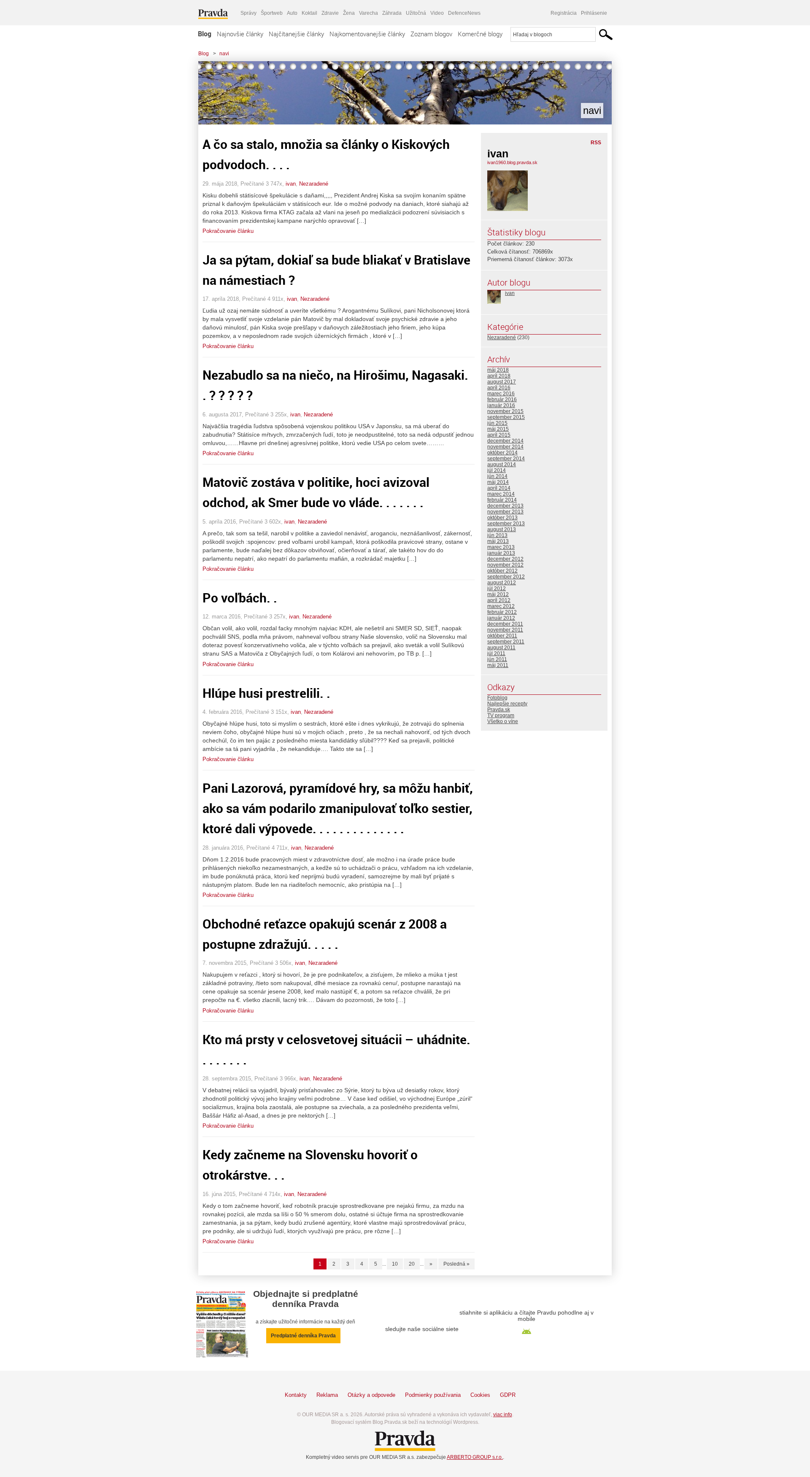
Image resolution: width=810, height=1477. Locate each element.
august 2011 (501, 648)
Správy (248, 13)
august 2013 (501, 529)
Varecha (368, 13)
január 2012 (501, 618)
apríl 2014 (498, 488)
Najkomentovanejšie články (367, 34)
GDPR (508, 1395)
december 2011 (505, 624)
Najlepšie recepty (507, 704)
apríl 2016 (498, 388)
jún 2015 (497, 423)
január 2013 (501, 553)
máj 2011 (497, 665)
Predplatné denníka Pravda (303, 1336)
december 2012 (505, 559)
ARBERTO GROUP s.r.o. (475, 1457)
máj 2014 (498, 482)
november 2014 (505, 447)
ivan (291, 184)
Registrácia (564, 13)
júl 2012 (496, 588)
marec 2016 (501, 394)
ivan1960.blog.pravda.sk (512, 162)
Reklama (327, 1395)
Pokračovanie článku (228, 231)
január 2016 (501, 405)
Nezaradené (313, 184)
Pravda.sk (498, 710)
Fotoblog (497, 698)
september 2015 (506, 417)
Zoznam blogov (431, 34)
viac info (502, 1415)
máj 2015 (498, 429)
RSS (596, 143)
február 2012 (502, 612)
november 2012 (505, 565)
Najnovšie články (240, 34)
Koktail (309, 13)
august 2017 (501, 382)
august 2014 (501, 464)
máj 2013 (498, 541)
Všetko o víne (502, 721)
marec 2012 (501, 606)
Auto (292, 13)
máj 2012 (498, 594)
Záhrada (392, 13)
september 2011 (505, 642)
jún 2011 (497, 659)
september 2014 (506, 459)
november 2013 (505, 512)
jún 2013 (497, 535)
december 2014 (505, 441)
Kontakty (296, 1395)
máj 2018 (498, 370)
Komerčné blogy (480, 34)
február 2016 (502, 399)
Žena (349, 13)
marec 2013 (501, 547)
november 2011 (505, 630)
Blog (204, 33)
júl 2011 (496, 653)
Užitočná (416, 13)
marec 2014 (501, 494)
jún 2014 (497, 476)
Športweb (272, 13)
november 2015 (505, 411)
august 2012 (501, 583)
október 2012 (502, 571)
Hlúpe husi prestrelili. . (266, 693)
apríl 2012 (498, 600)
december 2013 (505, 506)
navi (224, 54)
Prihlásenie (594, 13)
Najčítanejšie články (296, 34)
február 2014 (502, 500)
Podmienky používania (433, 1395)
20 (412, 1264)
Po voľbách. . (239, 597)
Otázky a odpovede (371, 1395)
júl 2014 (496, 470)
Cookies (480, 1395)
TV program (500, 715)
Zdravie (330, 13)
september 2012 (506, 577)
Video (437, 13)
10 (395, 1264)
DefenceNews (464, 13)
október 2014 (502, 453)
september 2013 (506, 524)
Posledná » (456, 1264)
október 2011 (502, 636)
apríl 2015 (498, 435)
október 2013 (502, 518)
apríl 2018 (498, 376)
